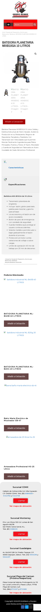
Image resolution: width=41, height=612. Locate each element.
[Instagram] (31, 607)
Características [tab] (16, 168)
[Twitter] (27, 607)
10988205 (13, 529)
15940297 (6, 557)
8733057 (14, 589)
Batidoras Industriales (16, 262)
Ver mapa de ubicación (20, 506)
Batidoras (12, 34)
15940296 (33, 555)
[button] (8, 24)
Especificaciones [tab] (17, 184)
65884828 (29, 493)
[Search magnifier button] (35, 24)
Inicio (3, 32)
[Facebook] (22, 607)
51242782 (7, 496)
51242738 (16, 496)
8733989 (23, 589)
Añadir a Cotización (14, 122)
